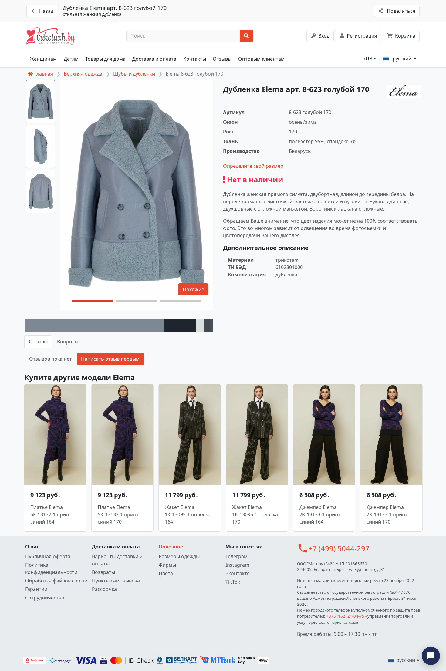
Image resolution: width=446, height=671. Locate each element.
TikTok (232, 581)
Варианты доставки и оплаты (117, 560)
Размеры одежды (179, 556)
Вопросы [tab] (67, 341)
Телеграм (236, 556)
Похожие (193, 289)
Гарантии (36, 589)
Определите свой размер (253, 166)
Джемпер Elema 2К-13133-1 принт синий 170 (387, 514)
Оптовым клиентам (261, 59)
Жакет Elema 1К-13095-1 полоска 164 (188, 514)
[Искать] (246, 36)
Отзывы (222, 59)
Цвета (166, 573)
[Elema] (404, 91)
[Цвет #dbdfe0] (200, 325)
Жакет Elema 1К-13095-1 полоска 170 (255, 514)
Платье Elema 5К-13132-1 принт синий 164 (50, 514)
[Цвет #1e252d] (180, 325)
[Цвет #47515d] (211, 325)
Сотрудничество (44, 597)
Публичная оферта (47, 556)
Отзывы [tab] (38, 341)
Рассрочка (104, 589)
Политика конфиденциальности (51, 568)
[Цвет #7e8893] (94, 325)
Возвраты (103, 572)
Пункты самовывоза (116, 580)
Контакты (194, 59)
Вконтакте (237, 573)
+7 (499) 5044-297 (339, 548)
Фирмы (167, 564)
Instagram (237, 564)
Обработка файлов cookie (56, 580)
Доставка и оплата (154, 59)
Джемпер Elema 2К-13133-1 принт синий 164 (319, 514)
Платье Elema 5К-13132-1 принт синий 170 (118, 514)
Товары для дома (105, 59)
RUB (367, 58)
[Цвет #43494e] (207, 325)
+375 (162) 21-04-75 (345, 616)
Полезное (171, 546)
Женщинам (43, 59)
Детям (71, 59)
